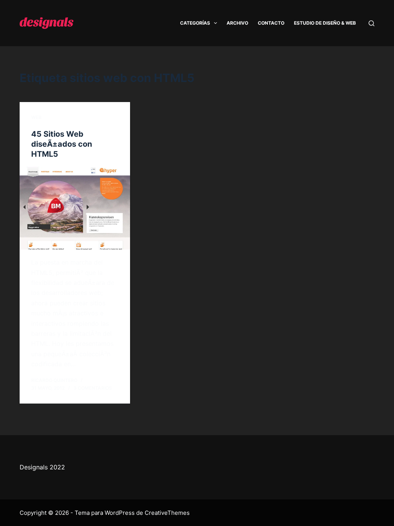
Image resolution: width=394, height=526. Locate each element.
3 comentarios (92, 388)
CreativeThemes (167, 512)
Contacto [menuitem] (271, 23)
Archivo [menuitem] (237, 23)
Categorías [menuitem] (195, 23)
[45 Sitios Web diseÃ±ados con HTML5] (75, 208)
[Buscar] (371, 23)
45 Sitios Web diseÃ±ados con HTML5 (61, 144)
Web (36, 117)
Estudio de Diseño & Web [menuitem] (325, 23)
